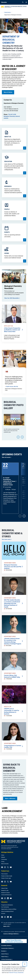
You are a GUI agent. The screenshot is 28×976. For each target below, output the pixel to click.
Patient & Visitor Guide (6, 876)
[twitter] (8, 867)
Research (4, 885)
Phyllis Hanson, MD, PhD (12, 386)
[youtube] (11, 867)
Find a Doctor (4, 873)
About (2, 855)
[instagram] (5, 867)
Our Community (5, 907)
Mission (3, 857)
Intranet (3, 913)
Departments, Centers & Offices (8, 909)
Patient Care (5, 871)
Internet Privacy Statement (16, 972)
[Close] (24, 964)
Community (4, 859)
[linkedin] (8, 898)
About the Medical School (7, 911)
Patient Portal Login (6, 878)
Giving (2, 861)
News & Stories (4, 863)
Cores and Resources (6, 894)
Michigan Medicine (7, 852)
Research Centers (5, 892)
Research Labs (4, 890)
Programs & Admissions (7, 905)
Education (4, 902)
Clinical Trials (4, 888)
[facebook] (2, 867)
